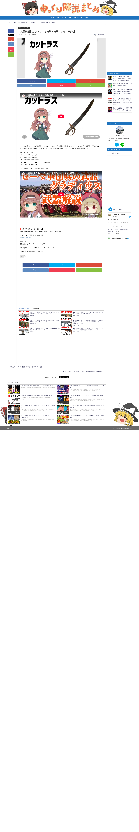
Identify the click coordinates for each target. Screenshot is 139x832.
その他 (86, 17)
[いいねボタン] (22, 256)
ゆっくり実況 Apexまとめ (114, 153)
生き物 (64, 17)
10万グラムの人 (100, 34)
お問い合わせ (10, 428)
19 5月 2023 (114, 216)
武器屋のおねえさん (24, 27)
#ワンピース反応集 (120, 229)
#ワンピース (111, 229)
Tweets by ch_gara (25, 237)
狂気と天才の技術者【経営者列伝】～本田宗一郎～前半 (26, 367)
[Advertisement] (61, 287)
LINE (122, 144)
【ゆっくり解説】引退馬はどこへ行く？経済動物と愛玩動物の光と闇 (82, 371)
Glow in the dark (116, 238)
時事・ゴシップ (78, 17)
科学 (58, 17)
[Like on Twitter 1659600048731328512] (114, 234)
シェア (11, 32)
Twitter (117, 233)
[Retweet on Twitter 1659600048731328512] (111, 234)
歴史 (70, 17)
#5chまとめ (114, 231)
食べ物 (52, 17)
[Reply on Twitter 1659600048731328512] (109, 234)
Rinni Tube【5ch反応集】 (118, 214)
